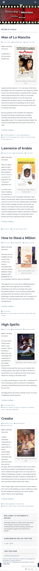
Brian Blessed (12, 137)
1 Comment (29, 153)
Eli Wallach (22, 313)
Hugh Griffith (28, 313)
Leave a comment (30, 42)
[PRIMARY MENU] (3, 2)
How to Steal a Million (18, 238)
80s (4, 405)
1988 (4, 407)
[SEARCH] (35, 2)
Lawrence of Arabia (16, 148)
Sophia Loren (9, 139)
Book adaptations (10, 135)
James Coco (28, 137)
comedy (8, 311)
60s (4, 229)
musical (17, 135)
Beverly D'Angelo (14, 407)
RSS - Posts (9, 543)
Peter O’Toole (5, 174)
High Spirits (10, 324)
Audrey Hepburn (13, 313)
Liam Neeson (30, 407)
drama (7, 229)
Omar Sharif (15, 229)
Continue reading (8, 130)
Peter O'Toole (23, 229)
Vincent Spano (20, 506)
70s (4, 135)
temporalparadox (17, 42)
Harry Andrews (21, 137)
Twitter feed (10, 551)
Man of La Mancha (15, 37)
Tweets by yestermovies (11, 556)
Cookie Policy (6, 564)
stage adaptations (25, 135)
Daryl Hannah (23, 407)
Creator (7, 418)
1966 (4, 313)
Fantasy (13, 405)
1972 (4, 137)
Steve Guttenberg (13, 409)
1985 (4, 506)
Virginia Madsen (29, 506)
